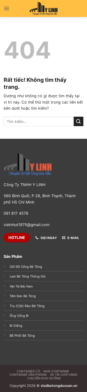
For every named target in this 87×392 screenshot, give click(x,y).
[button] (6, 8)
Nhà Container (56, 371)
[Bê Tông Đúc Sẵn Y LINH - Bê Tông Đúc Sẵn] (43, 8)
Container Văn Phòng (28, 374)
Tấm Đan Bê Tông (23, 296)
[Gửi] (78, 121)
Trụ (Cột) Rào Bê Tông (27, 306)
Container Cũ (28, 371)
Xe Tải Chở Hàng (63, 374)
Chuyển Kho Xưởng (44, 378)
